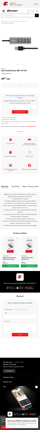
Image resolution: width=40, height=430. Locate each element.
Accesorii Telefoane (15, 21)
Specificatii (15, 186)
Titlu (6, 313)
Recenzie (7, 321)
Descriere (4, 186)
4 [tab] (23, 64)
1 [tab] (17, 64)
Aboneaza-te (9, 371)
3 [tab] (21, 64)
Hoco (3, 69)
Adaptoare (23, 21)
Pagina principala (5, 21)
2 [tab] (19, 64)
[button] (28, 11)
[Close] (1, 3)
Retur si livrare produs (30, 186)
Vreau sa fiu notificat (20, 112)
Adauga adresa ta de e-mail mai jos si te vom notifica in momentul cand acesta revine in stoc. (20, 102)
